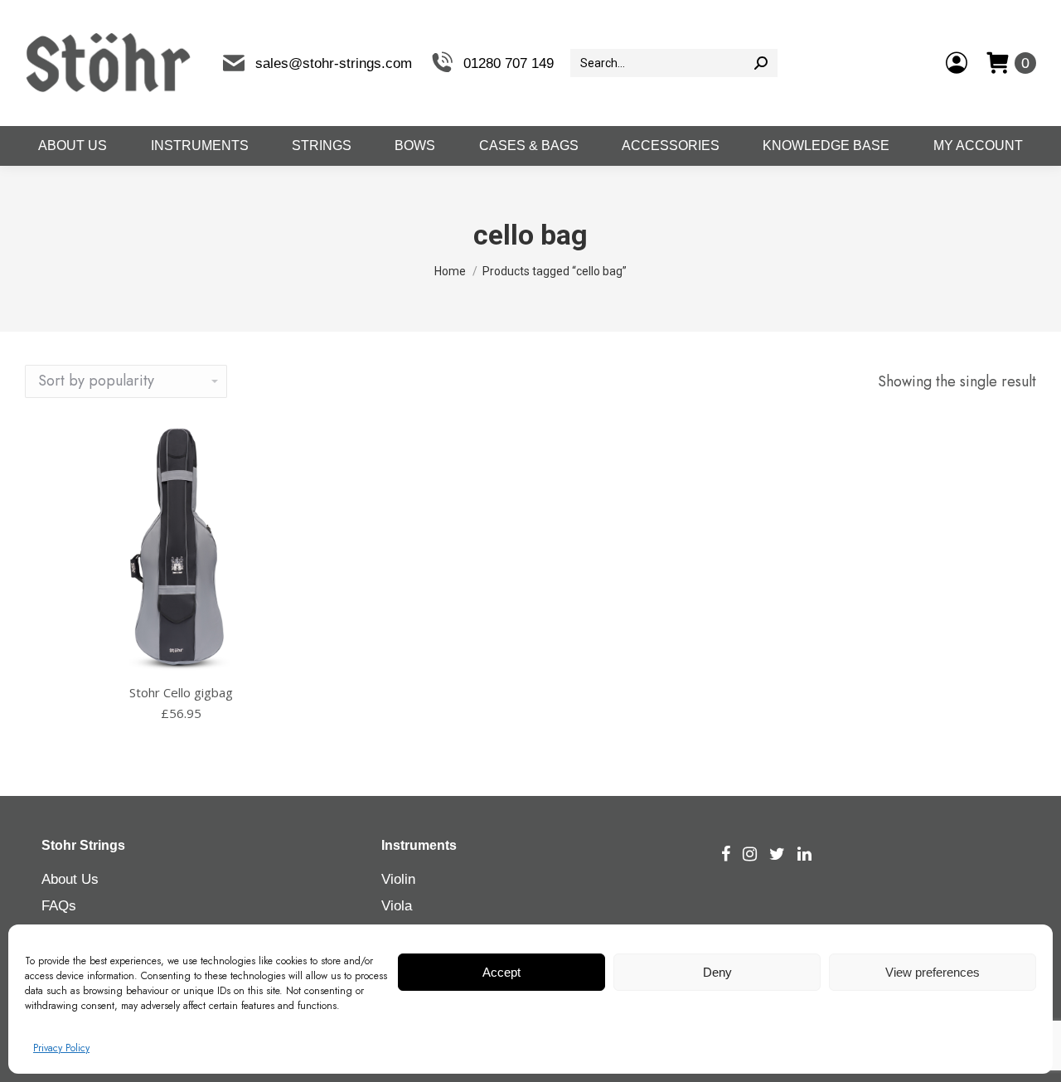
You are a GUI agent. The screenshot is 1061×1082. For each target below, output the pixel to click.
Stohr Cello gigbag (181, 692)
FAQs (58, 906)
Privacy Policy (61, 1048)
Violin (398, 879)
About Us (70, 879)
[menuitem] (72, 146)
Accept (501, 972)
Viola (396, 906)
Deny (717, 972)
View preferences (932, 972)
